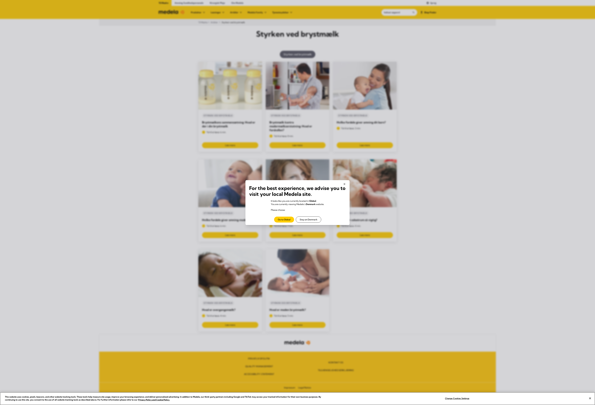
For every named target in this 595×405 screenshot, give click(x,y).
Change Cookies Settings (457, 398)
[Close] (590, 398)
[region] (297, 398)
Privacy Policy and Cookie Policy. (154, 399)
